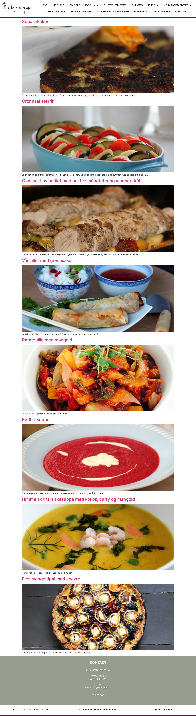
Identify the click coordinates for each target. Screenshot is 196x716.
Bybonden (162, 11)
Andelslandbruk (82, 5)
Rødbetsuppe (35, 419)
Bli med (137, 5)
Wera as (171, 710)
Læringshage (55, 11)
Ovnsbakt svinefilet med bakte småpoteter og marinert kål (81, 180)
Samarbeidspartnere (113, 11)
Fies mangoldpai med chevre (51, 578)
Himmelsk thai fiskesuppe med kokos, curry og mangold (78, 499)
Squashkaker (35, 21)
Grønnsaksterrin (38, 101)
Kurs (151, 5)
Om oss (181, 11)
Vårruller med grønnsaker (47, 260)
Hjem (43, 5)
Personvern (18, 710)
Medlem (58, 5)
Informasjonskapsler (41, 710)
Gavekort (141, 11)
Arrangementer (176, 5)
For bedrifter (81, 11)
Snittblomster (115, 5)
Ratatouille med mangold (47, 340)
